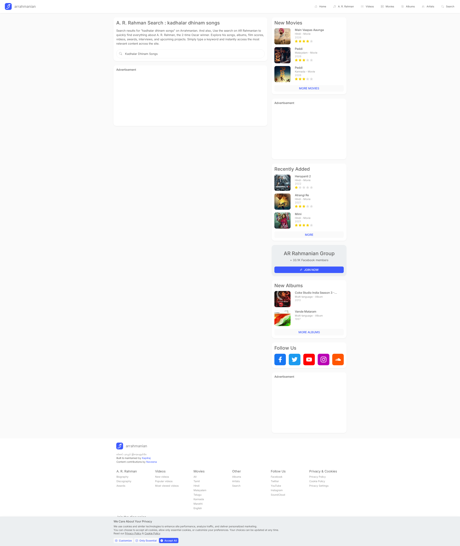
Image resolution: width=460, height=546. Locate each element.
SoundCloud (278, 494)
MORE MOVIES (309, 88)
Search (450, 6)
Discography (123, 481)
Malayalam (200, 490)
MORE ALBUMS (309, 332)
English (198, 508)
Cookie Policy (317, 481)
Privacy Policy (317, 476)
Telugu (197, 494)
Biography (122, 476)
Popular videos (163, 481)
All (195, 476)
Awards (120, 485)
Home (322, 6)
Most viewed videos (167, 485)
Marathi (198, 503)
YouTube (276, 485)
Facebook (276, 476)
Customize (125, 540)
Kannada (199, 499)
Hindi (196, 485)
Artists (430, 6)
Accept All (170, 540)
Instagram (277, 490)
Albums (410, 6)
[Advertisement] (190, 98)
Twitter (275, 481)
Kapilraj (146, 457)
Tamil (197, 481)
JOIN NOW (311, 270)
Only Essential (148, 540)
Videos (370, 6)
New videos (162, 476)
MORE (309, 234)
